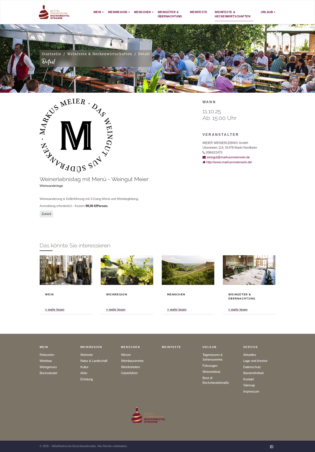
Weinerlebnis (211, 371)
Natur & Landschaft (93, 361)
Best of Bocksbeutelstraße (215, 380)
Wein (44, 347)
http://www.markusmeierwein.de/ (229, 162)
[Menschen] (188, 270)
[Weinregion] (127, 270)
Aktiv (83, 373)
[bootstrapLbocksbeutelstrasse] (54, 12)
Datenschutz (252, 367)
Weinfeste (171, 347)
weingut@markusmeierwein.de (228, 157)
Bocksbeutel (48, 373)
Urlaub (209, 347)
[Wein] (66, 270)
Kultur (84, 367)
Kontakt (248, 379)
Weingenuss (48, 367)
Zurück (46, 214)
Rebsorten (47, 355)
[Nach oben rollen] (306, 443)
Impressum (251, 391)
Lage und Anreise (255, 361)
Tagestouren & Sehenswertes (212, 357)
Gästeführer (129, 373)
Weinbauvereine (132, 361)
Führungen (210, 365)
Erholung (86, 379)
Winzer (126, 355)
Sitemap (249, 385)
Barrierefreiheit (253, 373)
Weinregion (91, 347)
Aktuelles (249, 355)
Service (250, 347)
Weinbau (46, 361)
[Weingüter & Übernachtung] (249, 270)
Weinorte (86, 355)
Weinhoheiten (130, 367)
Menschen (130, 347)
